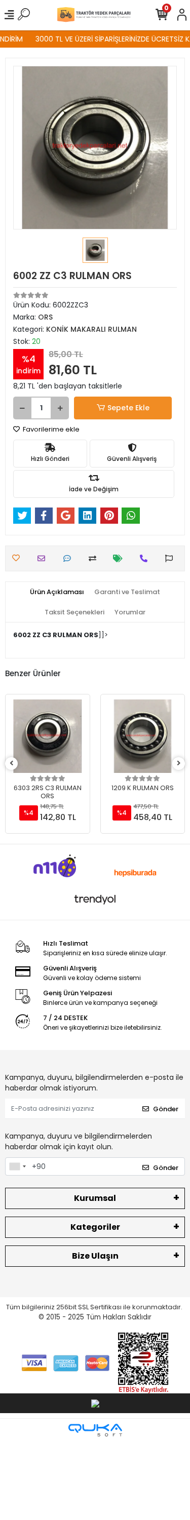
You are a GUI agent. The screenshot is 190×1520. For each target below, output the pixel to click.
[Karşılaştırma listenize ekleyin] (95, 558)
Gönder (165, 1109)
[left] (11, 763)
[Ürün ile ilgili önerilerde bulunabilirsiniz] (171, 558)
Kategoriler (95, 1227)
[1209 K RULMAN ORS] (143, 736)
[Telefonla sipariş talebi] (146, 558)
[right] (178, 763)
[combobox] (17, 1166)
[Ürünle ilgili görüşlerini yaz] (70, 558)
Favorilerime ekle (50, 429)
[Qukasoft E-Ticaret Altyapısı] (95, 1430)
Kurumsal (95, 1198)
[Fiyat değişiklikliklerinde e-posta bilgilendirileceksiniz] (120, 558)
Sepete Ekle (128, 408)
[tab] (57, 592)
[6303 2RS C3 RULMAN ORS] (48, 736)
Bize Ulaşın (95, 1256)
